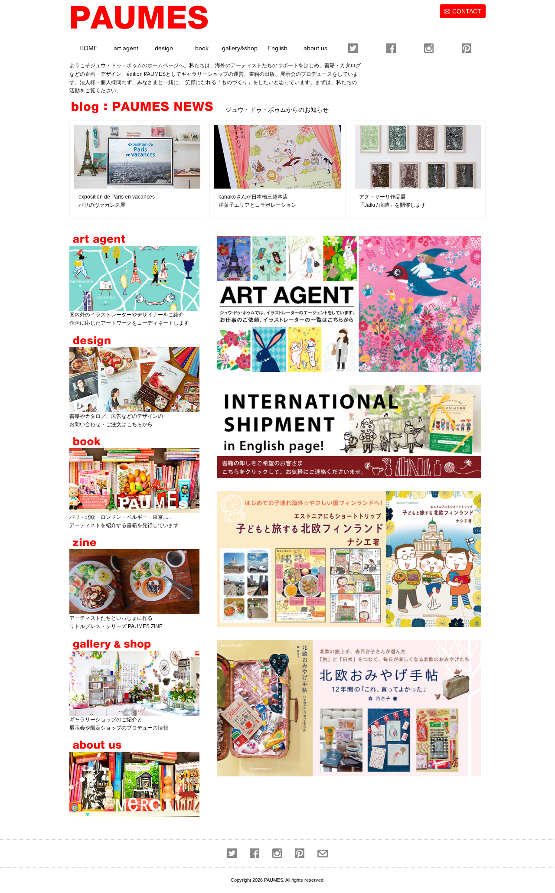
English (277, 48)
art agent (126, 48)
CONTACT (466, 11)
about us (315, 48)
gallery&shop (240, 48)
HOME (88, 48)
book (202, 48)
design (164, 48)
